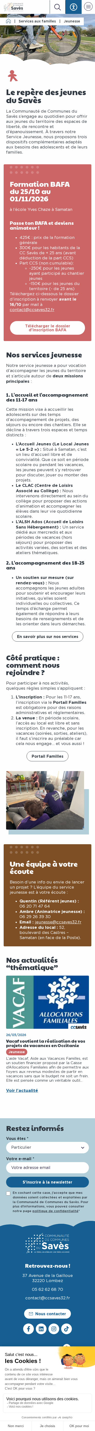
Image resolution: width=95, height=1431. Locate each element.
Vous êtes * (17, 1138)
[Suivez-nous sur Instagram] (53, 1328)
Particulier (21, 1147)
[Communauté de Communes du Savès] (13, 7)
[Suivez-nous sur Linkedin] (41, 1328)
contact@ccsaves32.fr (32, 310)
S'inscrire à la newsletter (47, 1182)
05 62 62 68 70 (47, 1289)
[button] (88, 7)
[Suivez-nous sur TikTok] (66, 1328)
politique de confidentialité (55, 1211)
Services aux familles (37, 21)
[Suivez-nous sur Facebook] (28, 1328)
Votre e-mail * (20, 1159)
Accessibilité (74, 7)
